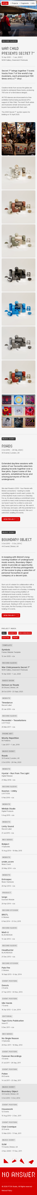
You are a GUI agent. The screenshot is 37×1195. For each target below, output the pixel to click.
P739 (5, 3)
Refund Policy (7, 1191)
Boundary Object (17, 539)
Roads (7, 445)
